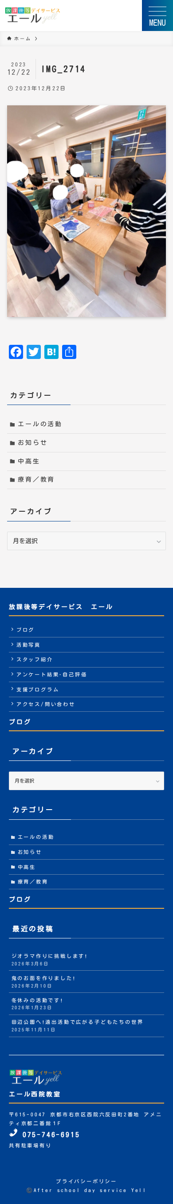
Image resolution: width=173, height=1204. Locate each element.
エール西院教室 (35, 1094)
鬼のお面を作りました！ (44, 982)
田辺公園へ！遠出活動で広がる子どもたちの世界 (78, 1025)
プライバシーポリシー (86, 1181)
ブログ (25, 629)
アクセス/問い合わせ (45, 704)
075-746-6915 (49, 1134)
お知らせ (32, 443)
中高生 (29, 461)
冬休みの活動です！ (38, 1004)
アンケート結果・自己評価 (51, 674)
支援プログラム (37, 689)
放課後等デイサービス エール (61, 607)
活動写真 (28, 644)
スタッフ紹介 (34, 659)
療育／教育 (36, 479)
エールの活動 (40, 424)
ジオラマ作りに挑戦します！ (50, 959)
